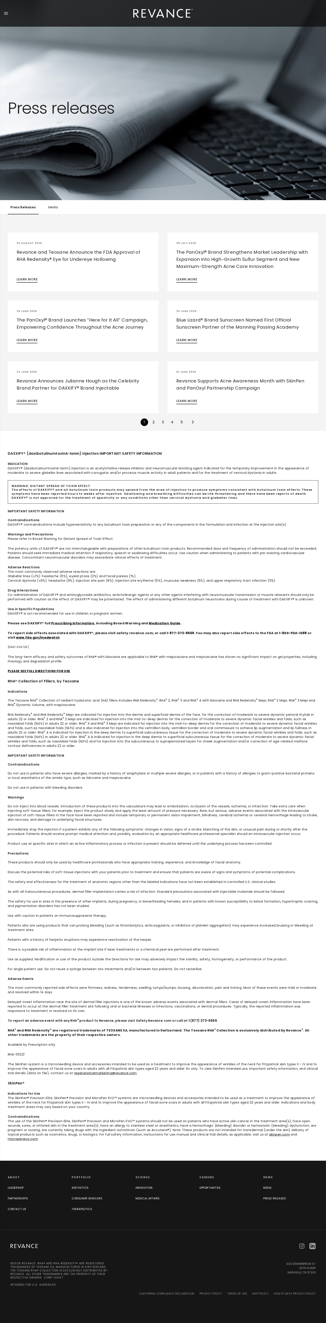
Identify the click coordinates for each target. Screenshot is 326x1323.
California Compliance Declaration (166, 1293)
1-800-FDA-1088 (293, 633)
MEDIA (267, 1188)
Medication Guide (164, 623)
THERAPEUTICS (82, 1209)
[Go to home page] (24, 1246)
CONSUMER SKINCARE (87, 1198)
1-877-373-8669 (180, 633)
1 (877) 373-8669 (203, 1020)
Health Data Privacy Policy (295, 1293)
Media (53, 207)
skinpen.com (279, 1134)
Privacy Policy (211, 1293)
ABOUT (14, 1177)
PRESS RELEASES (274, 1198)
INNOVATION (144, 1188)
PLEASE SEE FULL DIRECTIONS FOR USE (39, 671)
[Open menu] (6, 13)
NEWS (268, 1177)
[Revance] (163, 13)
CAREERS (206, 1177)
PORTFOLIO (81, 1177)
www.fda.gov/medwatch (38, 637)
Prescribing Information (72, 623)
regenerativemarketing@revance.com (105, 1073)
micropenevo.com (23, 1139)
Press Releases (23, 207)
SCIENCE (143, 1177)
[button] (83, 262)
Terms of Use (237, 1293)
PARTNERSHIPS (18, 1198)
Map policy (260, 1293)
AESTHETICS (80, 1188)
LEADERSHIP (16, 1188)
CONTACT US (17, 1209)
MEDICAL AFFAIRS (148, 1198)
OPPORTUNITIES (210, 1188)
